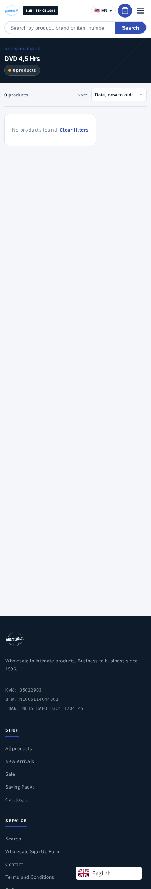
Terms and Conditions (29, 877)
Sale (10, 774)
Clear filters (74, 129)
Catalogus (16, 799)
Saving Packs (20, 786)
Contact (14, 864)
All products (18, 748)
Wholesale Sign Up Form (32, 851)
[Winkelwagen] (125, 11)
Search (130, 28)
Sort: (83, 95)
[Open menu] (140, 10)
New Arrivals (19, 761)
